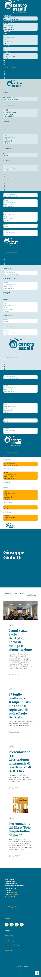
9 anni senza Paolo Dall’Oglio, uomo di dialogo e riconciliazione (20, 640)
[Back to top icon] (35, 972)
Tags (15, 593)
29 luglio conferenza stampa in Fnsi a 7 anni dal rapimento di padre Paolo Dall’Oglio (20, 705)
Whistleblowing (9, 941)
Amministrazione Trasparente (14, 945)
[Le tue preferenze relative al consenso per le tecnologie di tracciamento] (37, 973)
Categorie (8, 593)
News (11, 625)
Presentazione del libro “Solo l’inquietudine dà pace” (20, 829)
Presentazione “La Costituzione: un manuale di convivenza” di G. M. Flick (20, 761)
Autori (23, 593)
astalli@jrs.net (13, 895)
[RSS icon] (20, 969)
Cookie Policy (9, 950)
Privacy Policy (9, 936)
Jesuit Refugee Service (12, 907)
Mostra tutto (32, 595)
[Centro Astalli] (15, 13)
